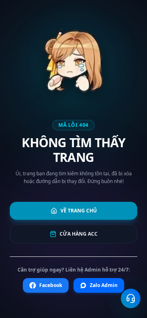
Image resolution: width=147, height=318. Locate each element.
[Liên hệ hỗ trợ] (130, 298)
